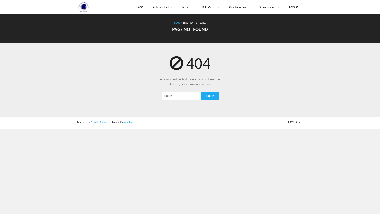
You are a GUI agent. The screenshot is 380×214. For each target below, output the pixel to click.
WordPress (129, 122)
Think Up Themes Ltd (101, 122)
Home (177, 23)
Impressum (294, 122)
